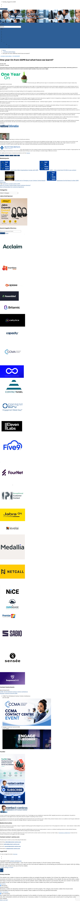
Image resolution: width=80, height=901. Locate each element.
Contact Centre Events (8, 36)
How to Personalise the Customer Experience (12, 187)
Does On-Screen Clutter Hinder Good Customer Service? (15, 185)
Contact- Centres (4, 65)
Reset (6, 233)
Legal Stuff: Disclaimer (16, 46)
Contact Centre (13, 183)
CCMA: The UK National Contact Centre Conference (14, 692)
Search (2, 25)
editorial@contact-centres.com (13, 842)
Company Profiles (7, 34)
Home (4, 31)
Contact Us (5, 41)
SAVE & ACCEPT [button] (4, 900)
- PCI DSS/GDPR (16, 56)
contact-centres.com (16, 861)
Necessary (4, 885)
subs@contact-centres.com (13, 848)
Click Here (15, 854)
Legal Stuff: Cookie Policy (16, 47)
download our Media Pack (64, 832)
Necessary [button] (3, 884)
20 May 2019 (3, 63)
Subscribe (5, 39)
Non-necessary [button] (4, 892)
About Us (7, 42)
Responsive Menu (3, 8)
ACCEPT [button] (11, 867)
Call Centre (5, 183)
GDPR (18, 183)
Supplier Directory (7, 33)
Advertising (5, 38)
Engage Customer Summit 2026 (8, 693)
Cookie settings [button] (4, 867)
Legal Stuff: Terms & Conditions (16, 44)
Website (28, 153)
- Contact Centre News (6, 56)
